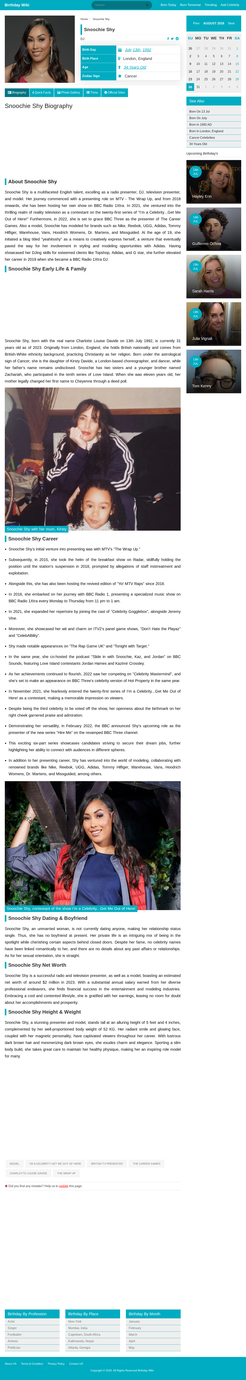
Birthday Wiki (17, 5)
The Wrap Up (66, 1173)
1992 (147, 50)
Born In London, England (206, 131)
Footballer (15, 1334)
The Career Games (146, 1163)
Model (14, 1163)
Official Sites (116, 92)
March (133, 1334)
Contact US (76, 1363)
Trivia (94, 92)
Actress (13, 1341)
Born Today (168, 5)
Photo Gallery (70, 92)
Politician (14, 1347)
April (132, 1341)
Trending (211, 5)
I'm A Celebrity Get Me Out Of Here (55, 1163)
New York (74, 1321)
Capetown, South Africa (84, 1334)
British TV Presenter (107, 1163)
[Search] (148, 5)
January (134, 1321)
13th (136, 50)
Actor (11, 1321)
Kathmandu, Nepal (81, 1341)
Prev (196, 23)
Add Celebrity (230, 5)
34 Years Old (135, 67)
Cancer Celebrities (202, 137)
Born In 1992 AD (200, 124)
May (132, 1347)
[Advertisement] (93, 146)
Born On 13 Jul (199, 111)
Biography (18, 92)
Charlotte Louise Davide (28, 1173)
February (135, 1328)
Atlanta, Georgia (79, 1347)
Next (231, 23)
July (128, 50)
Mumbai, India (77, 1328)
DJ (82, 39)
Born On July (198, 118)
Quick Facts (42, 92)
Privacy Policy (56, 1363)
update (63, 1186)
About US (10, 1363)
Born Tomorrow (190, 5)
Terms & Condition (32, 1363)
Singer (12, 1328)
